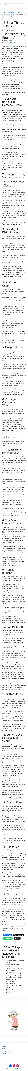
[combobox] (14, 4)
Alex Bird (12, 40)
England (11, 14)
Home (4, 12)
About (4, 1048)
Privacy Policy (6, 1051)
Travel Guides (11, 12)
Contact (4, 1053)
